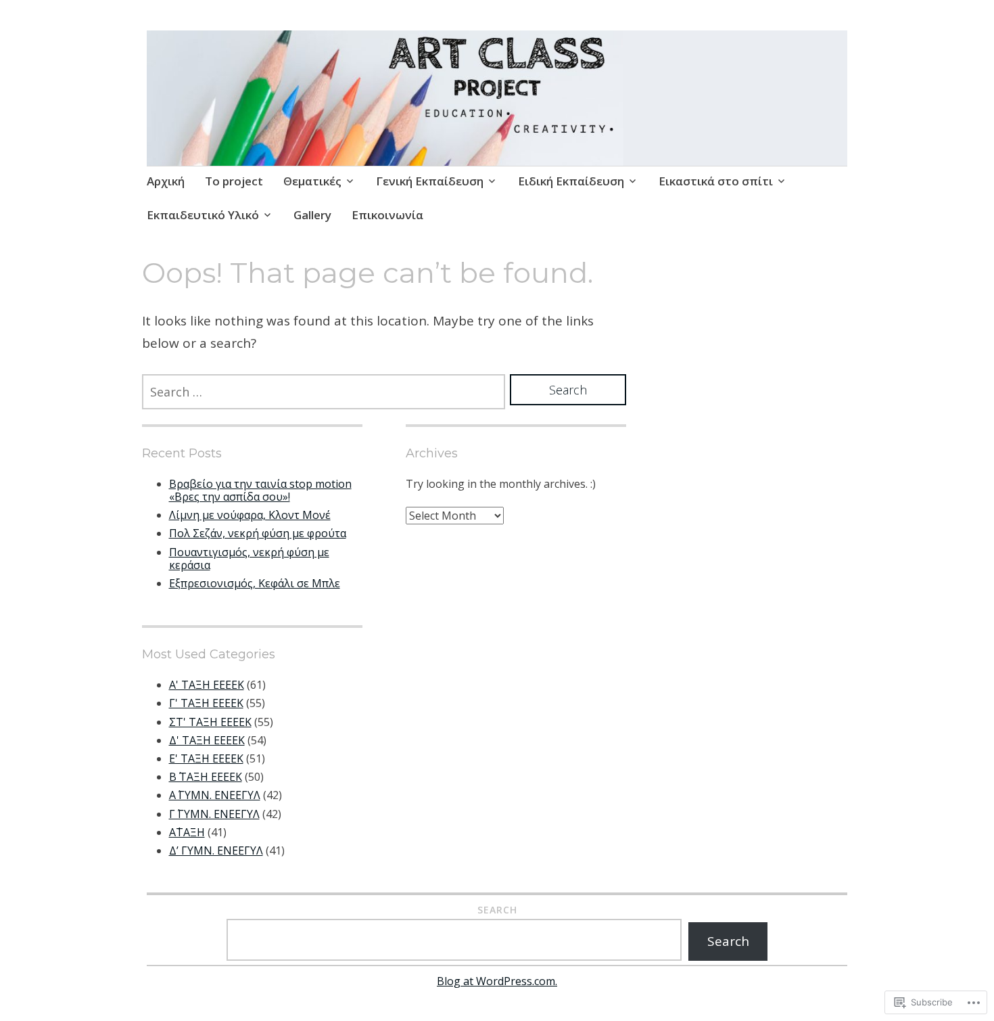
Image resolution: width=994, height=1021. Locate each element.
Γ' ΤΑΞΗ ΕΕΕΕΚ (206, 703)
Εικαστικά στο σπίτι (716, 181)
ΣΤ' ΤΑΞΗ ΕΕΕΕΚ (210, 721)
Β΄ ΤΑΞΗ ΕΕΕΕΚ (205, 776)
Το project (234, 181)
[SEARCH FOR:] (323, 391)
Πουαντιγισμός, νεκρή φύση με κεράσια (249, 558)
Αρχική (166, 181)
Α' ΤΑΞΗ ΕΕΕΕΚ (206, 684)
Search (497, 909)
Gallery (312, 215)
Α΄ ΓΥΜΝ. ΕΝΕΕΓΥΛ (214, 795)
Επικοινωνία (387, 215)
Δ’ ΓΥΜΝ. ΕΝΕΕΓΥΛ (216, 850)
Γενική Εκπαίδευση (429, 181)
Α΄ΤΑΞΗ (187, 832)
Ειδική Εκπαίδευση (571, 181)
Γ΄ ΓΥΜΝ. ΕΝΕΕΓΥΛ (214, 814)
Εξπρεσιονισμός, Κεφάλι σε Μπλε (254, 583)
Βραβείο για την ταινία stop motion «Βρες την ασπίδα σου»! (260, 490)
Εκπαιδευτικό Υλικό (203, 215)
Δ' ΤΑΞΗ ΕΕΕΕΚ (207, 740)
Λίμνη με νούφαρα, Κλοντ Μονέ (250, 514)
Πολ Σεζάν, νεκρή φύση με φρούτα (257, 533)
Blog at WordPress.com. (497, 981)
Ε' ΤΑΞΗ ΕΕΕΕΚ (206, 758)
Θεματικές (312, 181)
